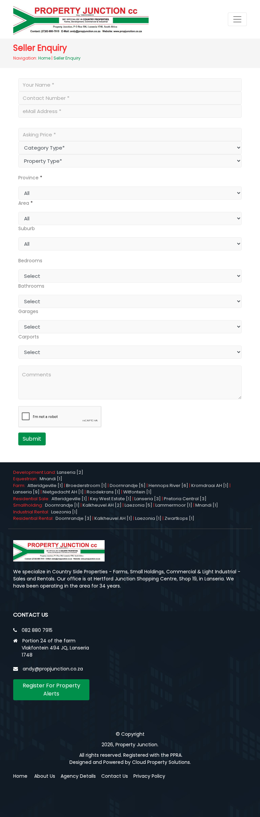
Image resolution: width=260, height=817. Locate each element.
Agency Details (78, 776)
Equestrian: (26, 479)
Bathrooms (31, 286)
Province (28, 177)
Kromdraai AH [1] (210, 485)
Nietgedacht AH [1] (63, 492)
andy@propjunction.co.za (53, 668)
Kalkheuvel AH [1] (113, 518)
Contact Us (114, 776)
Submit (32, 439)
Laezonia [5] (138, 505)
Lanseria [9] (26, 492)
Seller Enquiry (67, 58)
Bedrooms (30, 260)
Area (23, 203)
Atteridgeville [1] (45, 485)
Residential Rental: (34, 518)
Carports (28, 336)
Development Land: (35, 472)
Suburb (26, 228)
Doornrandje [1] (62, 505)
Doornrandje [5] (128, 485)
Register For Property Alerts (51, 690)
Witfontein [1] (137, 492)
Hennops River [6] (168, 485)
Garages (28, 311)
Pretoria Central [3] (185, 498)
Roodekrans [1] (103, 492)
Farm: (20, 485)
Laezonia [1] (64, 512)
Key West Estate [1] (110, 498)
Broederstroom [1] (86, 485)
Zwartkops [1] (179, 518)
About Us (44, 776)
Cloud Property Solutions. (161, 762)
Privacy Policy (149, 776)
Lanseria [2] (70, 472)
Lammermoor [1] (173, 505)
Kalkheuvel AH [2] (102, 505)
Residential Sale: (32, 498)
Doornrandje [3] (73, 518)
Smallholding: (29, 505)
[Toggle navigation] (237, 19)
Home (44, 58)
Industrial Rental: (32, 512)
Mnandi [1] (51, 479)
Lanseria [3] (147, 498)
